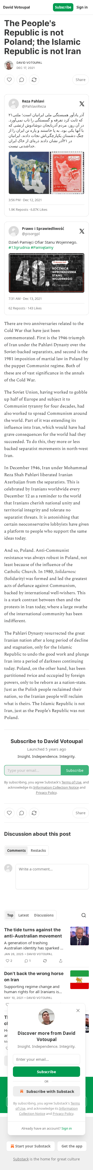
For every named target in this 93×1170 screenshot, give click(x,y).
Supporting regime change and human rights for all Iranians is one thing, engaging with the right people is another (31, 989)
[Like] (9, 80)
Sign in (82, 7)
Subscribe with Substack (50, 1091)
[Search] (84, 915)
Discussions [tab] (43, 915)
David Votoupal (29, 62)
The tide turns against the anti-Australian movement (33, 933)
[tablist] (26, 850)
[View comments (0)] (22, 80)
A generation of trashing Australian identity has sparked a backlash (33, 945)
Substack (21, 1159)
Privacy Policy (63, 1113)
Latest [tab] (23, 915)
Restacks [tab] (38, 850)
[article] (46, 945)
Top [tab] (10, 915)
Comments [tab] (16, 850)
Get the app (71, 1146)
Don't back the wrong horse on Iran (34, 976)
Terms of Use (71, 782)
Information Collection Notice (56, 787)
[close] (78, 1010)
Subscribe (63, 7)
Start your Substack (33, 1146)
